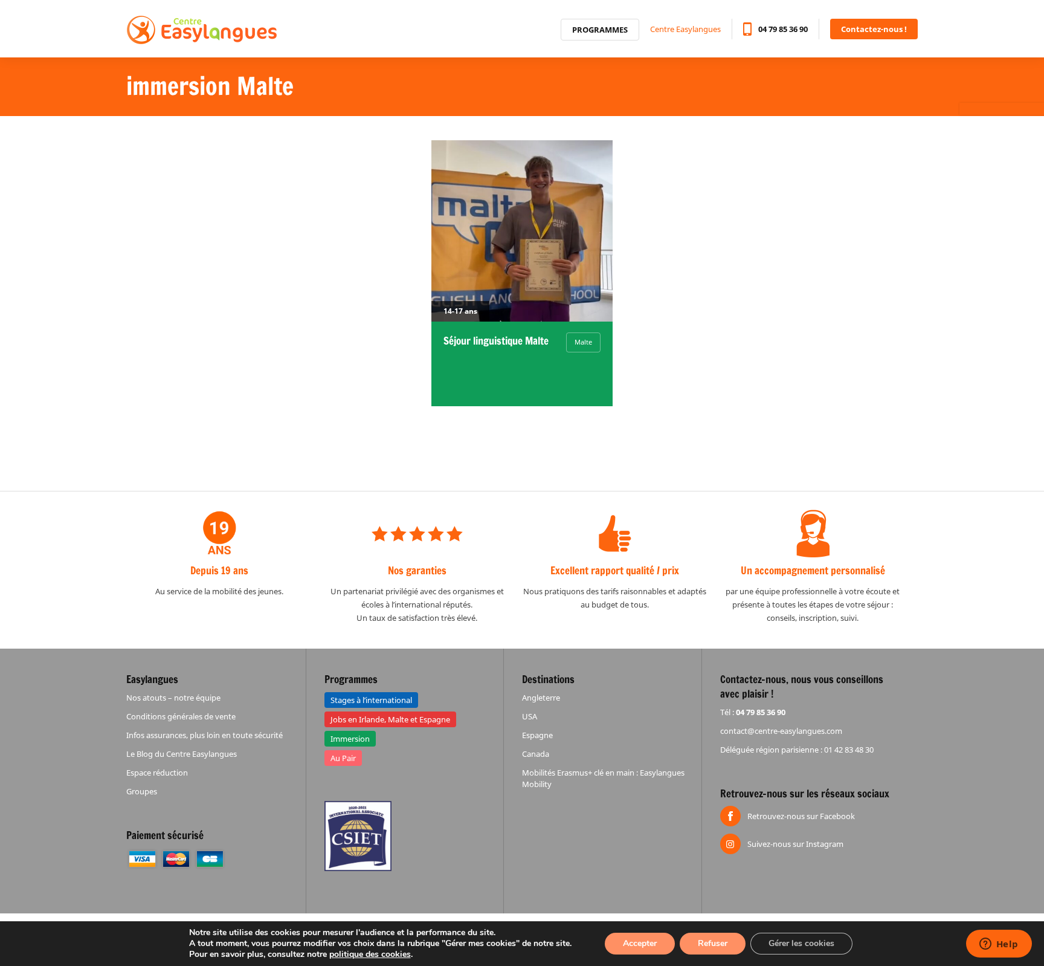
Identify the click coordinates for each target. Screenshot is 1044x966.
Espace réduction (157, 772)
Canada (535, 753)
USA (529, 716)
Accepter (640, 943)
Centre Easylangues (685, 29)
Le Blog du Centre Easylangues (181, 753)
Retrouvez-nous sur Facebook (801, 816)
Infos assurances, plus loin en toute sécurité (204, 735)
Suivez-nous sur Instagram (795, 843)
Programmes (600, 29)
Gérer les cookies (801, 943)
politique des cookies (370, 954)
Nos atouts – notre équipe (173, 697)
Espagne (537, 735)
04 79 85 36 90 (783, 29)
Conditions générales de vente (181, 716)
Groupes (141, 791)
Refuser (712, 943)
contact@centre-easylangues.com (781, 730)
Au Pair (343, 758)
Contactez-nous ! (874, 29)
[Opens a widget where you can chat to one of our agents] (998, 945)
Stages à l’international (371, 700)
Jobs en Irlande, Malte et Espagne (390, 719)
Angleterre (541, 697)
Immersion (350, 738)
